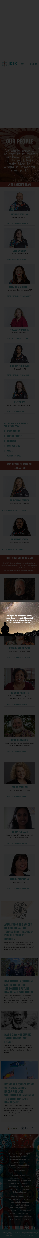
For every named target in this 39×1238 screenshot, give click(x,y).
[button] (36, 605)
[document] (19, 619)
